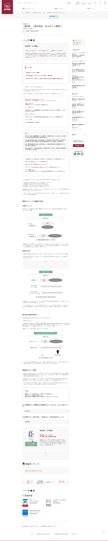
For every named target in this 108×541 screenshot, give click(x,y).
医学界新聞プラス (28, 12)
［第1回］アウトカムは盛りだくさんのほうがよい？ (29, 482)
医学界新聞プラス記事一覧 (37, 12)
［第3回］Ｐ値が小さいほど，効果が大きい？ (61, 482)
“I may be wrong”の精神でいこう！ (78, 105)
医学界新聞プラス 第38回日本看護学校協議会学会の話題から (78, 78)
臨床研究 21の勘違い (43, 54)
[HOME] (22, 12)
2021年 (44, 12)
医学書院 (7, 7)
